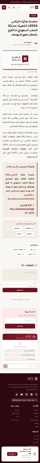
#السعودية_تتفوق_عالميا (24, 191)
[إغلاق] (4, 454)
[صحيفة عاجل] (34, 7)
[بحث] (19, 7)
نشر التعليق (20, 290)
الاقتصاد (36, 413)
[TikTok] (17, 394)
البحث (17, 416)
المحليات (33, 15)
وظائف (36, 423)
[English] (14, 7)
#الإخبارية (27, 195)
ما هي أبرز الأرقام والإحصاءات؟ (28, 355)
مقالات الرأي (15, 413)
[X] (36, 394)
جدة (9, 132)
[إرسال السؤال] (5, 366)
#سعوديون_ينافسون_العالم (17, 166)
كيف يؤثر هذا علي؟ (31, 359)
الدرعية (25, 103)
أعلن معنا (35, 442)
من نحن (36, 435)
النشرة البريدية (15, 420)
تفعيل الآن (12, 454)
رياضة (36, 416)
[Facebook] (31, 394)
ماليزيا (29, 157)
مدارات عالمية (34, 420)
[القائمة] (4, 7)
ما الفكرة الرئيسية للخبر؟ (29, 350)
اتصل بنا (36, 439)
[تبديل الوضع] (9, 7)
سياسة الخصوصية (33, 445)
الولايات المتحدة (19, 249)
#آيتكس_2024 (11, 175)
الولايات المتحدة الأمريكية (14, 149)
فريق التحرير (27, 42)
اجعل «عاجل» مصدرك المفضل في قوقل (24, 400)
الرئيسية (17, 410)
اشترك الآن (20, 326)
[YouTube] (22, 394)
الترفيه (36, 426)
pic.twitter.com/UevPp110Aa (21, 199)
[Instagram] (26, 394)
